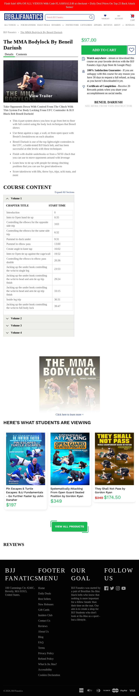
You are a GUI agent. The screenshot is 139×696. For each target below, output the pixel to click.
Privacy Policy (46, 653)
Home (41, 588)
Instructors (72, 25)
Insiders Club (45, 615)
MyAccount (119, 17)
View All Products (69, 526)
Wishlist (105, 19)
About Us (43, 631)
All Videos (10, 25)
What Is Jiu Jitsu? (47, 664)
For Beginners (28, 25)
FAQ (41, 642)
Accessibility (45, 669)
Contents (21, 54)
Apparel (98, 25)
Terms (41, 647)
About (117, 25)
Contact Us (44, 620)
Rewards (56, 25)
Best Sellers (44, 598)
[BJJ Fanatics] (24, 17)
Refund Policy (46, 658)
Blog (40, 637)
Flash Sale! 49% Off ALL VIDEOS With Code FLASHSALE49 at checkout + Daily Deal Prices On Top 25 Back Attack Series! (69, 5)
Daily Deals (43, 25)
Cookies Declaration (49, 675)
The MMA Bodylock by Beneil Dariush (41, 32)
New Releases (45, 604)
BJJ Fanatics (9, 32)
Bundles (130, 25)
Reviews (108, 25)
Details (9, 54)
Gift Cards (43, 609)
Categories (86, 25)
